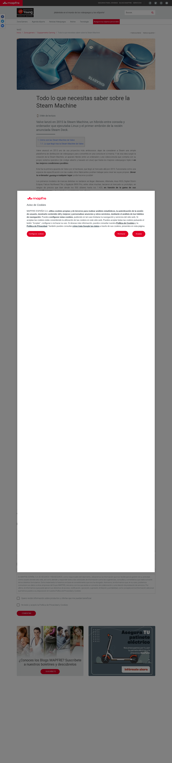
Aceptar (139, 234)
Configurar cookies (36, 234)
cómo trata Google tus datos (85, 226)
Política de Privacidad (37, 226)
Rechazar (121, 234)
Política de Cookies (125, 223)
